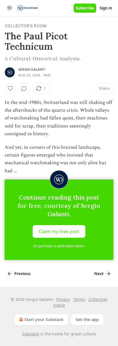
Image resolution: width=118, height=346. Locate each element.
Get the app (87, 319)
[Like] (10, 88)
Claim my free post (59, 231)
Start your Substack (44, 319)
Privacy (63, 299)
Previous (22, 273)
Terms (79, 299)
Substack (30, 334)
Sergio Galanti (31, 69)
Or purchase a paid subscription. (59, 245)
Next (99, 273)
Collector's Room (26, 25)
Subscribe (85, 8)
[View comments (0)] (24, 88)
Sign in (106, 8)
